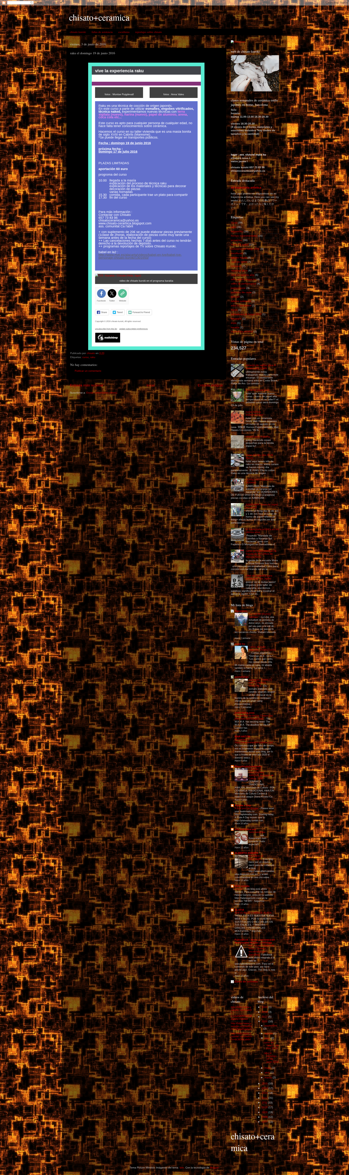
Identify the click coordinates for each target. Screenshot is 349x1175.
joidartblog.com (244, 712)
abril (267, 1072)
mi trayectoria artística (246, 187)
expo (233, 323)
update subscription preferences (133, 329)
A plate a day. (243, 805)
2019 (265, 1007)
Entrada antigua (210, 385)
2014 (265, 1088)
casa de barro (239, 261)
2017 (265, 1016)
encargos (236, 318)
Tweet (120, 312)
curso (85, 357)
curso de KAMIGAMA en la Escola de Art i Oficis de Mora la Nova (261, 554)
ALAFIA (239, 910)
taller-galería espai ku (243, 279)
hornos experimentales (244, 235)
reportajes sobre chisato (148, 32)
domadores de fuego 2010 (246, 314)
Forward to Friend (141, 312)
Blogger (214, 1167)
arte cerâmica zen (245, 829)
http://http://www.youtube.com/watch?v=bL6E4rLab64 (241, 1036)
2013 (265, 1093)
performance (238, 288)
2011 (265, 1102)
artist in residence (241, 305)
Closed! (239, 889)
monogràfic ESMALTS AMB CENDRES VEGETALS (260, 682)
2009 (265, 1112)
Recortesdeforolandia (248, 766)
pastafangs (242, 677)
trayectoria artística (242, 331)
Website (122, 301)
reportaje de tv (239, 270)
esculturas (124, 32)
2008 (265, 1117)
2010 (265, 1107)
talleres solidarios (241, 301)
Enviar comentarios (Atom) (101, 392)
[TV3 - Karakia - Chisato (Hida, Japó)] (118, 275)
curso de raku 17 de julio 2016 (271, 1045)
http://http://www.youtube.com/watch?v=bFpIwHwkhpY (241, 1026)
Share (104, 312)
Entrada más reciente (86, 385)
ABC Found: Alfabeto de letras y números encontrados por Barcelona (261, 950)
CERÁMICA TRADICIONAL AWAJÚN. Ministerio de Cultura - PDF (261, 774)
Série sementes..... (259, 832)
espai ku (240, 644)
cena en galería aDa (242, 275)
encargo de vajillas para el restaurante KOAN (261, 367)
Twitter (112, 301)
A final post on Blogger (247, 808)
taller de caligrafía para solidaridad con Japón (259, 577)
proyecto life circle (241, 292)
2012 (265, 1098)
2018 (265, 1012)
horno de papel (239, 244)
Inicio (151, 385)
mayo (268, 1068)
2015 (265, 1083)
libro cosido (242, 886)
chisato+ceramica (99, 17)
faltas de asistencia (102, 32)
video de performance (243, 283)
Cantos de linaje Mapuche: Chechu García (262, 648)
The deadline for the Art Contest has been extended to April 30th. (254, 717)
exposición (237, 231)
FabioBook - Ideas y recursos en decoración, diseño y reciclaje (255, 941)
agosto (269, 1033)
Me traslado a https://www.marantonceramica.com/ (254, 741)
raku (92, 357)
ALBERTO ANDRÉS (246, 853)
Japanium (241, 611)
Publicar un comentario (88, 371)
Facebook (101, 301)
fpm (182, 1167)
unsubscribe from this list (106, 329)
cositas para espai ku (258, 436)
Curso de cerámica (246, 981)
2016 (265, 1021)
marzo (269, 1077)
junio (268, 1038)
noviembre (271, 1025)
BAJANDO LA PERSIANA (256, 857)
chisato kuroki (78, 32)
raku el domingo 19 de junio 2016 (271, 1057)
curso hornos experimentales (254, 413)
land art (235, 296)
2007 (265, 1121)
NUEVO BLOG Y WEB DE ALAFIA (253, 912)
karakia (235, 327)
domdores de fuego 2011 (245, 249)
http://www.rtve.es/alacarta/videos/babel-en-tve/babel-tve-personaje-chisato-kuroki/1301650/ (140, 256)
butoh (234, 310)
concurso (236, 266)
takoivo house (239, 257)
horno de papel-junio (258, 390)
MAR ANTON (242, 736)
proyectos (236, 240)
